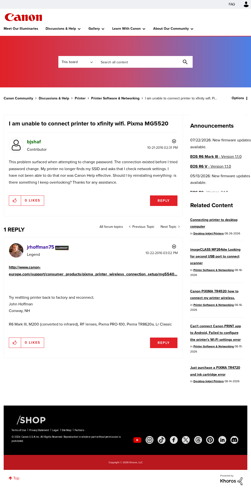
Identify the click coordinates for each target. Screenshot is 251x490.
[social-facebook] (174, 440)
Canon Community (23, 17)
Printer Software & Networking (115, 98)
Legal (55, 430)
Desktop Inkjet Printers (208, 233)
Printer (80, 98)
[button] (15, 200)
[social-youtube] (137, 440)
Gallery (94, 28)
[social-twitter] (186, 440)
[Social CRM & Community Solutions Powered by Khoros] (231, 479)
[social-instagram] (149, 440)
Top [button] (16, 478)
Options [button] (238, 98)
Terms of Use (19, 430)
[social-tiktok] (161, 440)
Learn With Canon (126, 28)
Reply (164, 200)
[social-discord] (234, 440)
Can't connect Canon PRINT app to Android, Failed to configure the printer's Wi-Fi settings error (215, 333)
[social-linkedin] (222, 440)
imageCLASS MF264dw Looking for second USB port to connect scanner (215, 256)
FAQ (232, 4)
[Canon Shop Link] (29, 419)
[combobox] (144, 62)
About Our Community (171, 28)
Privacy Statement (39, 430)
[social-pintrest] (210, 440)
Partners (79, 430)
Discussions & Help (61, 28)
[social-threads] (198, 440)
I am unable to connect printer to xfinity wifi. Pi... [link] (181, 98)
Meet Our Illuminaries (21, 28)
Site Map (66, 430)
